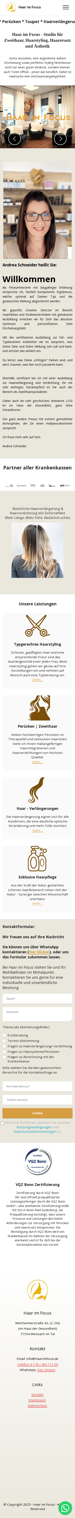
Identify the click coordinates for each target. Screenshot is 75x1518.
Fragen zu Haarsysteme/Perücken (33, 1051)
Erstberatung (18, 1035)
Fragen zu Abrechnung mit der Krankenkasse (31, 1059)
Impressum (37, 1400)
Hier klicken (46, 1370)
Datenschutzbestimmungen (35, 1131)
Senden (37, 1113)
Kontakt (37, 1394)
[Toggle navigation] (66, 7)
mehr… (37, 679)
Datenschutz (37, 1405)
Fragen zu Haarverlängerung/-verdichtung (40, 1046)
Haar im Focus (30, 7)
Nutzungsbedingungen (34, 1127)
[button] (14, 138)
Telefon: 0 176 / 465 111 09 (37, 1364)
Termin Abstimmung (23, 1040)
